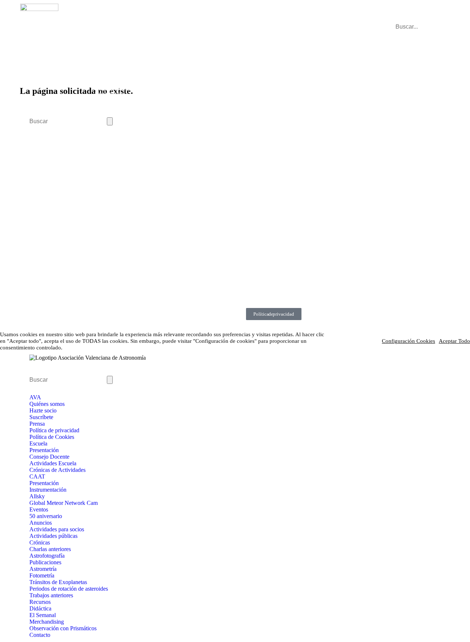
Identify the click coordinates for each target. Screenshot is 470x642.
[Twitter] (222, 196)
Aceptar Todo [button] (454, 341)
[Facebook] (185, 196)
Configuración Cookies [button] (408, 341)
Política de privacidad (273, 314)
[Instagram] (204, 196)
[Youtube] (240, 196)
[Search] (110, 121)
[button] (430, 20)
